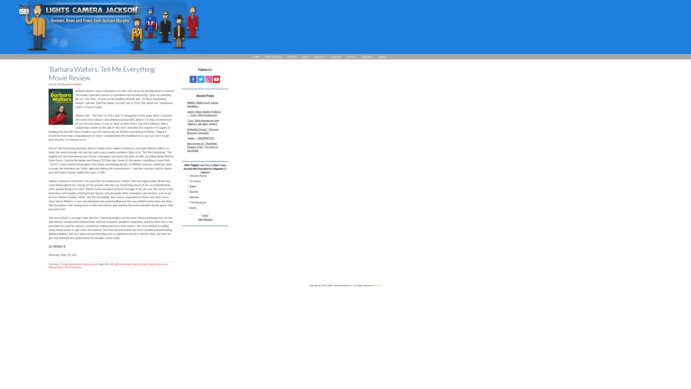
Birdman (194, 197)
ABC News (119, 264)
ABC (112, 264)
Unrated (93, 264)
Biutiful (194, 191)
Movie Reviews (75, 264)
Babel (193, 186)
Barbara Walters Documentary (154, 264)
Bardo (193, 207)
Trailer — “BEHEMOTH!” (200, 138)
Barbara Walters (132, 264)
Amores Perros (198, 175)
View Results (205, 219)
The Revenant (198, 202)
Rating (86, 264)
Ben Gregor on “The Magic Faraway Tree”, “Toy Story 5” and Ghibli (203, 147)
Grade (65, 264)
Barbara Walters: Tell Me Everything (65, 267)
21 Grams (195, 181)
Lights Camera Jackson (108, 27)
